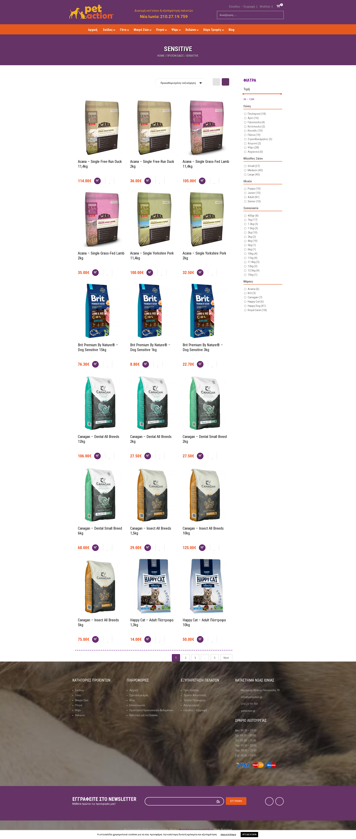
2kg (252, 232)
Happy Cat (256, 301)
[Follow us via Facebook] (252, 29)
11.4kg (253, 262)
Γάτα (78, 695)
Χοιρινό (254, 143)
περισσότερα (228, 834)
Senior (254, 201)
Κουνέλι (255, 130)
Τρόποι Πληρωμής (194, 700)
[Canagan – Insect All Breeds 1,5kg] (153, 495)
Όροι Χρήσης (191, 690)
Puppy (254, 188)
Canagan (255, 297)
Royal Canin (257, 310)
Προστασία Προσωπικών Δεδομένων (151, 710)
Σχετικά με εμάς (139, 695)
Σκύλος (79, 690)
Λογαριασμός (192, 705)
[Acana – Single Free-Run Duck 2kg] (153, 128)
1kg (252, 219)
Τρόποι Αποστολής (195, 695)
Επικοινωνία (137, 705)
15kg (252, 274)
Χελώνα (80, 715)
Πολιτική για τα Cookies (143, 715)
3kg (252, 236)
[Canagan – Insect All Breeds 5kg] (101, 586)
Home (161, 55)
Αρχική (133, 690)
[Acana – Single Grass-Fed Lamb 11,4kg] (206, 128)
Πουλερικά (257, 113)
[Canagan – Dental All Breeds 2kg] (153, 403)
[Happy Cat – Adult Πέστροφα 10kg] (206, 586)
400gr (253, 215)
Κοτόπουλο (256, 126)
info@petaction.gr (251, 697)
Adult (253, 197)
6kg (252, 249)
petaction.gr (248, 710)
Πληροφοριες (138, 680)
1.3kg (253, 224)
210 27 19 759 (249, 703)
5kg (252, 245)
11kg (252, 258)
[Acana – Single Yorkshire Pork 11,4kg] (153, 220)
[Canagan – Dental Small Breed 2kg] (206, 403)
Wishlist (265, 6)
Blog (132, 700)
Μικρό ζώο (81, 700)
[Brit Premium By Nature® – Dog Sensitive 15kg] (101, 311)
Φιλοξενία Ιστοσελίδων (196, 830)
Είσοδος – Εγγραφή (242, 6)
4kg (252, 241)
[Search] (280, 15)
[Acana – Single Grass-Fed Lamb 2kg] (101, 220)
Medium (255, 170)
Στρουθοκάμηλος (260, 139)
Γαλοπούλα (256, 122)
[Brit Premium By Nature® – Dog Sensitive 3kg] (206, 311)
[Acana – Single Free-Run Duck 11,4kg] (101, 128)
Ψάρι (253, 147)
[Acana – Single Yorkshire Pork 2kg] (206, 220)
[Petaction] (91, 11)
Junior (254, 193)
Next (226, 657)
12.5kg (253, 270)
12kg (252, 266)
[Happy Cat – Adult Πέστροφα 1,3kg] (153, 586)
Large (254, 174)
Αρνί (253, 118)
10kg (252, 253)
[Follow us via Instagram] (258, 29)
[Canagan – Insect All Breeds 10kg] (206, 495)
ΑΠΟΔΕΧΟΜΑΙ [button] (249, 834)
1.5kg (253, 228)
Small (254, 166)
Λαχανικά (255, 151)
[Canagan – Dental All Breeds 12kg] (101, 403)
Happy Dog (257, 306)
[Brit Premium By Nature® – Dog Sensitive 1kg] (153, 311)
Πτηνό (78, 705)
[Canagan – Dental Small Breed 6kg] (101, 495)
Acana (253, 289)
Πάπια (254, 135)
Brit (252, 293)
